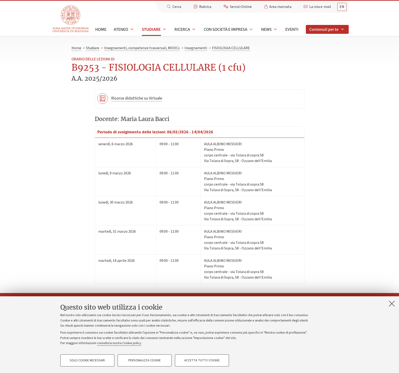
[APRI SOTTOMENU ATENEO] (131, 29)
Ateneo (121, 29)
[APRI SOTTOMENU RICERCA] (193, 29)
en (342, 6)
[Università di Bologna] (71, 19)
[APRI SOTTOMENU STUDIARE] (164, 29)
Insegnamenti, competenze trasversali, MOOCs (142, 48)
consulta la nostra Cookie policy (119, 343)
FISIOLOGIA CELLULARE (231, 48)
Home (100, 29)
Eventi (291, 29)
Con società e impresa (225, 29)
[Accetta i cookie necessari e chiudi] (392, 303)
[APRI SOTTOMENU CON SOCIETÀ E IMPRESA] (250, 29)
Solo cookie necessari (87, 360)
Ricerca (182, 29)
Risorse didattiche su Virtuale (136, 98)
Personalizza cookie (144, 360)
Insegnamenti (195, 48)
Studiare (151, 29)
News (266, 29)
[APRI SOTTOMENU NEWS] (275, 29)
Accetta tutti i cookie (202, 360)
